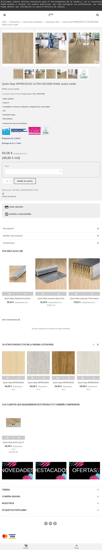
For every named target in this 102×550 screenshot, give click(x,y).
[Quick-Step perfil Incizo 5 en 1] (13, 423)
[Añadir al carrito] (10, 294)
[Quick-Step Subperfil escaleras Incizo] (17, 274)
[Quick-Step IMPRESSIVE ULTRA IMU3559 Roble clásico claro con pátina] (88, 363)
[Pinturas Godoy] (51, 14)
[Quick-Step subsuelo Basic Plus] (51, 274)
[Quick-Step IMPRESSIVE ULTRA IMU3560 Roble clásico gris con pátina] (38, 363)
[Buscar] (97, 14)
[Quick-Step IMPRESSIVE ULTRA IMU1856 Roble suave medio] (97, 63)
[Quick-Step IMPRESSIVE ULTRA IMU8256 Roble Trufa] (63, 363)
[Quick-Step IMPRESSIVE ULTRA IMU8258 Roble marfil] (13, 363)
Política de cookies (54, 7)
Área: (7, 166)
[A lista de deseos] (25, 294)
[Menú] (4, 14)
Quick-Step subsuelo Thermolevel (84, 298)
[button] (93, 345)
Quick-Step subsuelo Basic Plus (51, 298)
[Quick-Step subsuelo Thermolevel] (84, 274)
